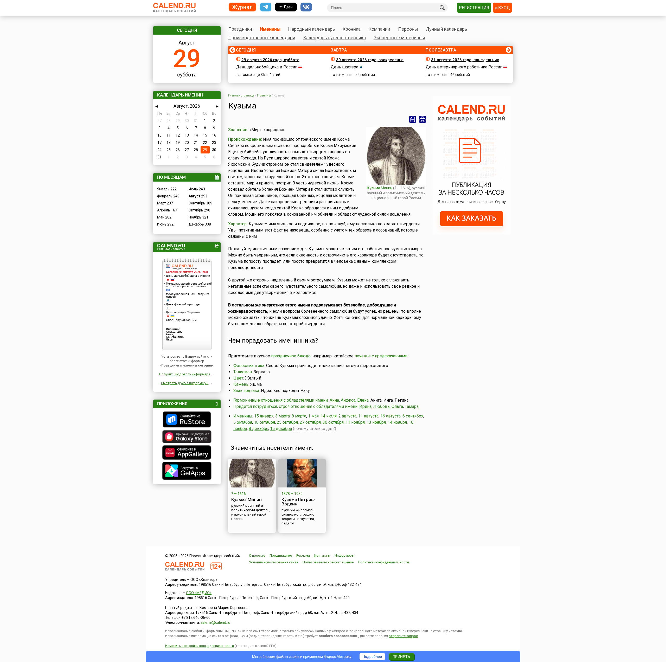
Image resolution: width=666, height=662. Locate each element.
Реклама (303, 555)
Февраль (164, 196)
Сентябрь (197, 203)
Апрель (163, 210)
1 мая (313, 416)
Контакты (322, 555)
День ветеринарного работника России (464, 67)
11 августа (368, 416)
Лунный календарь (446, 29)
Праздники (240, 29)
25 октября (287, 422)
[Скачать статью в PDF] (412, 119)
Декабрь (196, 224)
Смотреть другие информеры (184, 383)
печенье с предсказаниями (381, 356)
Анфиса (348, 400)
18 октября (264, 422)
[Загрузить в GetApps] (187, 471)
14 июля (329, 416)
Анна (334, 400)
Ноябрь (195, 217)
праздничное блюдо (291, 356)
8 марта (299, 416)
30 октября (333, 422)
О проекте (257, 555)
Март (161, 203)
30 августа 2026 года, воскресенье (370, 59)
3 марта (282, 416)
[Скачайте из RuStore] (187, 420)
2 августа (347, 416)
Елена (363, 400)
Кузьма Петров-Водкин (298, 501)
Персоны (408, 29)
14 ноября (397, 422)
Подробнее (372, 656)
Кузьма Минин (379, 188)
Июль (193, 189)
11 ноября (355, 422)
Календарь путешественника (334, 37)
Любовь (381, 406)
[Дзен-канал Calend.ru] (286, 7)
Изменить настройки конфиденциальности (199, 646)
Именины (270, 29)
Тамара (412, 406)
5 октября (242, 422)
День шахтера (344, 67)
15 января (263, 416)
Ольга (397, 406)
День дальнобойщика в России (266, 67)
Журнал (242, 7)
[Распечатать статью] (422, 119)
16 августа (390, 416)
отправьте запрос (403, 636)
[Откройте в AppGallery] (187, 453)
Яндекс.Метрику (337, 656)
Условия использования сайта (273, 562)
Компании (379, 29)
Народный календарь (311, 29)
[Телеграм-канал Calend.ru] (265, 7)
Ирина (365, 406)
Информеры (344, 555)
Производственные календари (261, 37)
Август (194, 196)
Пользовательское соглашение (328, 562)
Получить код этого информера (184, 374)
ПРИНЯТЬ (401, 656)
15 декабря (281, 428)
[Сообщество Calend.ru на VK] (306, 7)
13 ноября (376, 422)
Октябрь (196, 210)
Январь (163, 189)
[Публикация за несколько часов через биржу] (472, 233)
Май (160, 217)
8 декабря (258, 428)
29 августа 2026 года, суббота (270, 59)
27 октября (310, 422)
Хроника (352, 29)
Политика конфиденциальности (383, 562)
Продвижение (281, 555)
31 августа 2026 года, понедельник (465, 59)
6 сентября (412, 416)
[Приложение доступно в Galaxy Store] (187, 437)
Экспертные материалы (399, 37)
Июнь (161, 224)
